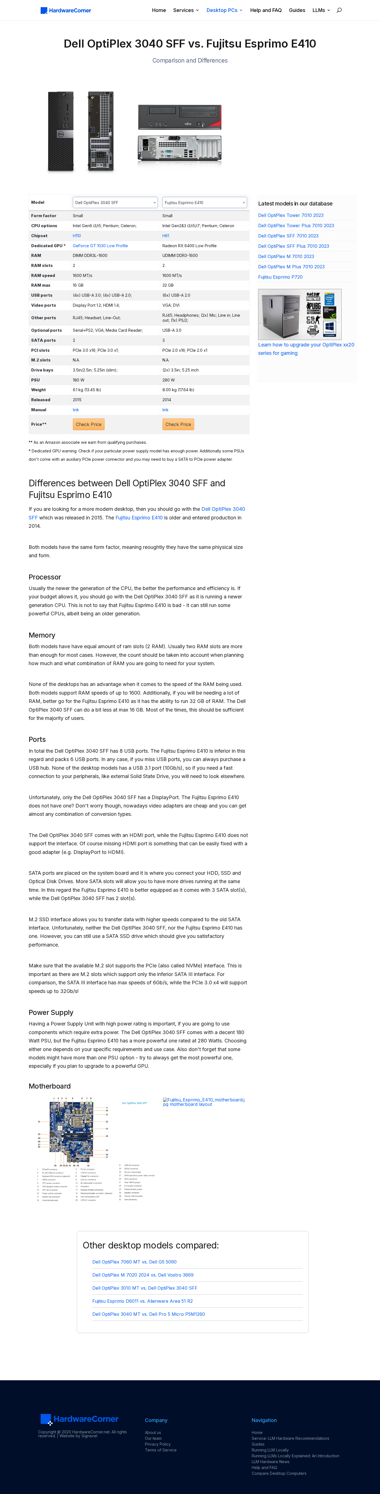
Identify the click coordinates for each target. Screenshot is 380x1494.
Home (159, 10)
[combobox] (115, 202)
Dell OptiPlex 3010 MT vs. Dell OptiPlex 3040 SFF (145, 1288)
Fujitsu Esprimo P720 (280, 277)
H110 (77, 235)
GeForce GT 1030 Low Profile (100, 245)
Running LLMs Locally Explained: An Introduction (295, 1455)
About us (153, 1432)
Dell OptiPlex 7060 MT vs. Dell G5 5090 (134, 1262)
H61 (165, 235)
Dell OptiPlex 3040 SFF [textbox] (96, 202)
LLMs (319, 10)
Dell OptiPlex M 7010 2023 (286, 256)
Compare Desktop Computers (279, 1473)
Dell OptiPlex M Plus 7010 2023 (291, 266)
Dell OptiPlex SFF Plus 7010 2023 (293, 246)
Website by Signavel (78, 1435)
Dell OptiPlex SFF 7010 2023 (288, 236)
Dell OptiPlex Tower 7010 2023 (291, 215)
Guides (297, 10)
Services (183, 10)
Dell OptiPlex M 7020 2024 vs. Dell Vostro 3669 (143, 1275)
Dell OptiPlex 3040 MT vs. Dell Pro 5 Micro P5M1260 (148, 1314)
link (76, 409)
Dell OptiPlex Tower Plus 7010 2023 (296, 225)
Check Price (89, 424)
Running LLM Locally (270, 1450)
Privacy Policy (158, 1444)
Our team (153, 1438)
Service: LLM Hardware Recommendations (290, 1438)
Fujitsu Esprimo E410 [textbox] (184, 202)
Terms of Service (161, 1450)
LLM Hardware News (271, 1461)
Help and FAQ (266, 10)
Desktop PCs (222, 10)
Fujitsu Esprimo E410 (139, 518)
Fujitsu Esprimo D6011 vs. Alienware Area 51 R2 (142, 1301)
